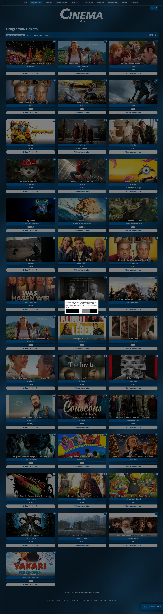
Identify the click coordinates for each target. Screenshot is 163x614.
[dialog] (81, 307)
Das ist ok (93, 311)
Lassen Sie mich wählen (73, 311)
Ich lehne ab (86, 311)
